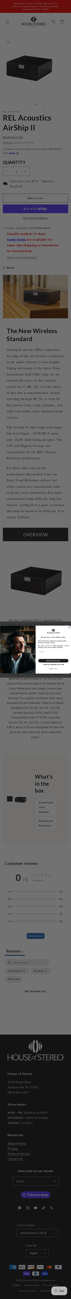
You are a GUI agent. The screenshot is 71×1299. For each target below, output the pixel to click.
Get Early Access (53, 660)
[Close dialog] (69, 627)
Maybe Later (53, 669)
